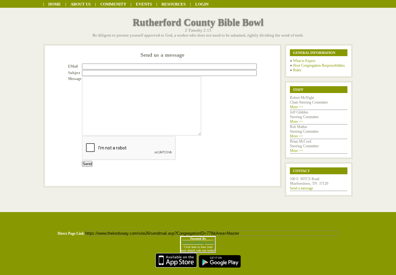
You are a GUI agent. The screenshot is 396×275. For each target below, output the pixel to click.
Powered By (198, 238)
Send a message (301, 188)
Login (202, 4)
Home (54, 4)
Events (144, 4)
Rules (297, 70)
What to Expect (304, 61)
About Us (81, 4)
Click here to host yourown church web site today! (198, 248)
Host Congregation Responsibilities (319, 65)
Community (113, 4)
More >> (296, 107)
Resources (173, 4)
